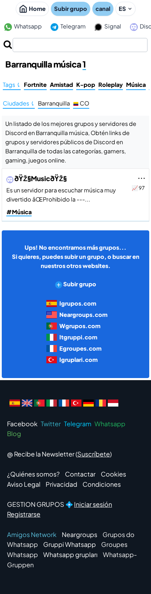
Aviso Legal (23, 484)
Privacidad (61, 484)
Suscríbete (93, 454)
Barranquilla (54, 103)
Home (37, 8)
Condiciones (102, 484)
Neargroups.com (83, 314)
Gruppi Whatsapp (69, 544)
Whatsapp (27, 26)
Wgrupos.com (79, 326)
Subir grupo (70, 8)
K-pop (85, 84)
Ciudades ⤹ (19, 103)
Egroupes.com (80, 348)
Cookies (113, 474)
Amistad (61, 84)
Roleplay (110, 84)
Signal (112, 26)
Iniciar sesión (93, 504)
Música (136, 84)
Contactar (80, 474)
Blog (14, 433)
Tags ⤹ (12, 84)
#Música (19, 212)
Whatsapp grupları (70, 554)
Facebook (22, 424)
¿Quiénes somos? (33, 474)
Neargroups (79, 534)
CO (84, 103)
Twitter (51, 424)
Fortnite (35, 84)
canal (103, 8)
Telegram (72, 26)
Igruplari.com (78, 359)
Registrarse (23, 514)
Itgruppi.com (78, 337)
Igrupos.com (77, 303)
